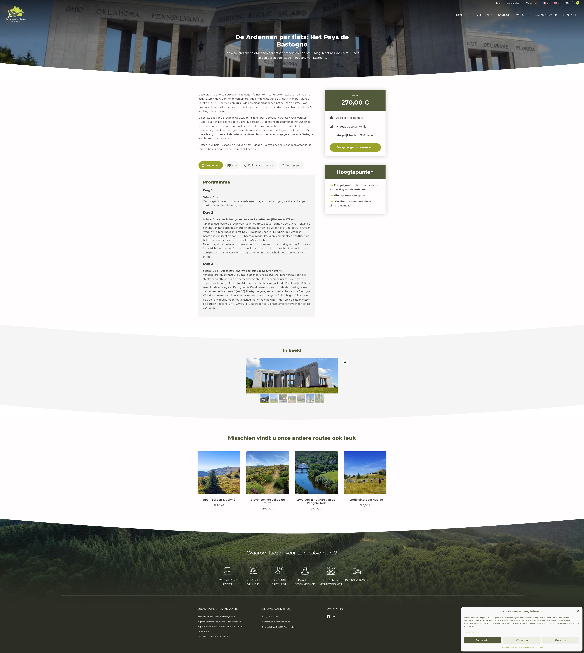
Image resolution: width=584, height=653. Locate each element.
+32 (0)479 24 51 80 (271, 616)
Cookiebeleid (504, 647)
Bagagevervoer (546, 15)
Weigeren (522, 640)
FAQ (498, 3)
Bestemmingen (479, 15)
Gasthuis (504, 15)
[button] (577, 611)
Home (459, 15)
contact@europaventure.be (276, 621)
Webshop (522, 15)
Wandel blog (513, 3)
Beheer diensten (473, 632)
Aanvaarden (483, 640)
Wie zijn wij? (531, 3)
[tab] (210, 165)
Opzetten (561, 640)
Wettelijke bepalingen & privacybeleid (527, 647)
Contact (569, 15)
